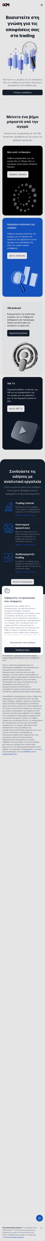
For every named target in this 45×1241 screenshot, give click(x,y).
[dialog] (22, 620)
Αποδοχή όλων (22, 650)
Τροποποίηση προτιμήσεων (23, 642)
